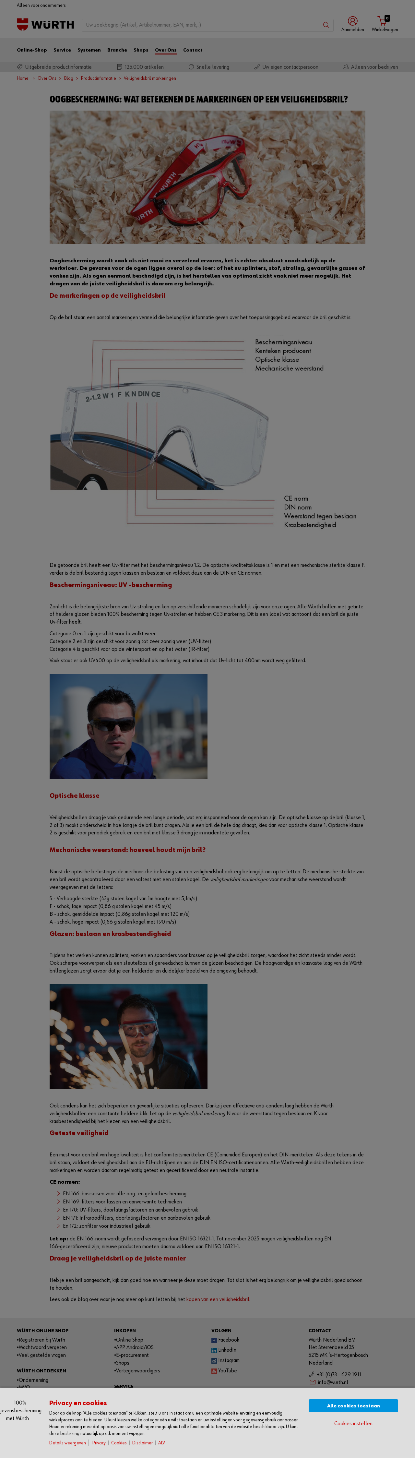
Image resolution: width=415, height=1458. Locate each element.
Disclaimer (142, 1442)
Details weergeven (67, 1442)
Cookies (119, 1442)
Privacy (99, 1442)
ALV (161, 1442)
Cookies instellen (353, 1424)
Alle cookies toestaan (353, 1406)
